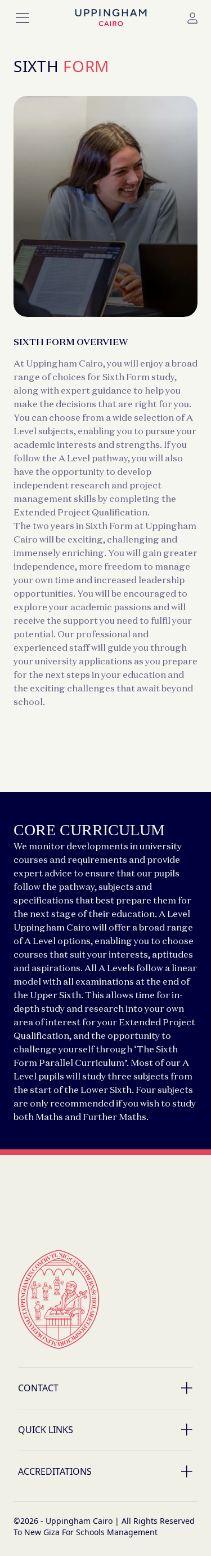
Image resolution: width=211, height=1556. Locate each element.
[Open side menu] (23, 18)
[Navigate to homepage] (111, 18)
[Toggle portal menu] (192, 18)
